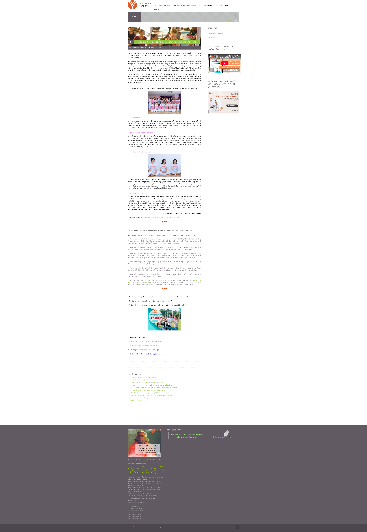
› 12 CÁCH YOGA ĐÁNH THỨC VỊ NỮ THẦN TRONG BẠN (147, 382)
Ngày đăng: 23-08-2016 (139, 47)
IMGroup (163, 527)
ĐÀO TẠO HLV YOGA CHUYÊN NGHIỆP (184, 6)
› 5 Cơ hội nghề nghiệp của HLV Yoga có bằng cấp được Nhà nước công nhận (154, 388)
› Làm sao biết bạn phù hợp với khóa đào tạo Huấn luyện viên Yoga (151, 395)
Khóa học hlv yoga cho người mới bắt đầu (143, 346)
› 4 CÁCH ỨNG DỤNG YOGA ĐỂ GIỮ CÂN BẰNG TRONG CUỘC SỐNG (151, 385)
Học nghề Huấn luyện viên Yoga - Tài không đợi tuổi (160, 217)
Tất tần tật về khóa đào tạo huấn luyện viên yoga (145, 341)
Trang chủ (158, 6)
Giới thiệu (166, 6)
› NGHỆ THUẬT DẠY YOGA (138, 400)
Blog (226, 6)
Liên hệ (166, 10)
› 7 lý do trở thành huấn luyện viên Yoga (143, 398)
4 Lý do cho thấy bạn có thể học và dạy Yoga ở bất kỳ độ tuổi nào (166, 42)
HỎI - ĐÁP (219, 6)
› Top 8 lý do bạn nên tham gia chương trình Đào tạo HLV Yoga (150, 393)
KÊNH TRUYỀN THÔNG (206, 6)
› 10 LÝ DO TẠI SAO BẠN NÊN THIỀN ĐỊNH (143, 377)
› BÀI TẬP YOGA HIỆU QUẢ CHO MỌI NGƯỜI (144, 380)
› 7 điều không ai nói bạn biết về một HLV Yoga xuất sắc (148, 390)
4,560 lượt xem (156, 47)
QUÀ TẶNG (157, 10)
